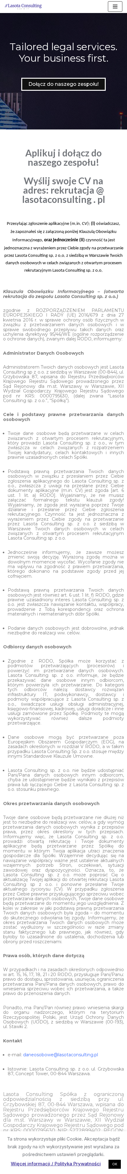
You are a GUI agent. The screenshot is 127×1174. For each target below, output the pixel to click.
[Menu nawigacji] (115, 6)
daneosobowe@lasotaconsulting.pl (60, 1055)
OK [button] (114, 1164)
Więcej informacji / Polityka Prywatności (56, 1164)
